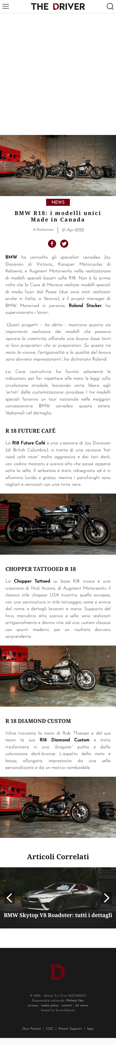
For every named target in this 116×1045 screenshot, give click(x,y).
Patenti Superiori (70, 1028)
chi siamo (81, 1005)
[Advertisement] (58, 74)
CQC (49, 1028)
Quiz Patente (31, 1028)
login (90, 1028)
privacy (33, 1005)
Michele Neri (75, 1000)
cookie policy (49, 1005)
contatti (67, 1005)
